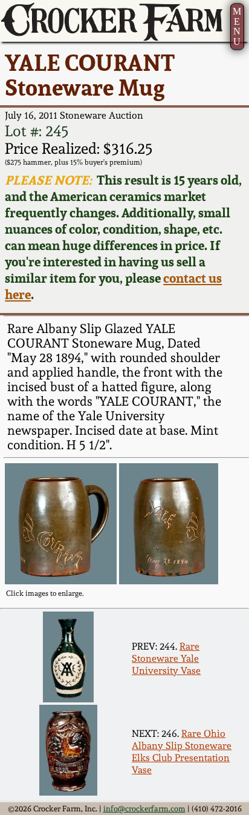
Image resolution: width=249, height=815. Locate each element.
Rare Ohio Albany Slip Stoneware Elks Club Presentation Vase (181, 751)
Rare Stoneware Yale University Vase (166, 658)
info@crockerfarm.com (144, 808)
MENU (237, 26)
